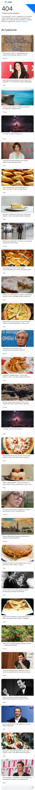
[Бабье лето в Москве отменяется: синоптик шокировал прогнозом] (17, 235)
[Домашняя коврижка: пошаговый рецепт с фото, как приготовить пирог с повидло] (17, 611)
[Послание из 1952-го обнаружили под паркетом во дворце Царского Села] (17, 47)
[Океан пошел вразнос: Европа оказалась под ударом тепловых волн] (17, 101)
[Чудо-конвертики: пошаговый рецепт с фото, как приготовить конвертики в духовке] (17, 181)
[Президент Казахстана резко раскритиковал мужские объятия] (17, 342)
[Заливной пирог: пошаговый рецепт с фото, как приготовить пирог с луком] (17, 557)
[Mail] (6, 2)
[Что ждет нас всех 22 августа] (17, 423)
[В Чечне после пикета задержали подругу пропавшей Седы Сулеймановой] (17, 503)
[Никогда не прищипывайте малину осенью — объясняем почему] (17, 637)
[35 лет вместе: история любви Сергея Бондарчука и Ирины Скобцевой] (17, 584)
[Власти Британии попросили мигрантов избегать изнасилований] (17, 530)
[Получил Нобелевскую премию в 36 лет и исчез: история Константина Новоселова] (17, 664)
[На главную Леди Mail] (9, 2)
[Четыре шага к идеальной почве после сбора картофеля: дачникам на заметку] (17, 396)
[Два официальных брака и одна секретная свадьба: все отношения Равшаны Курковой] (17, 74)
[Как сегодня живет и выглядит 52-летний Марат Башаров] (17, 718)
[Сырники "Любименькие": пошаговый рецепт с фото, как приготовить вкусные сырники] (17, 369)
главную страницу (21, 21)
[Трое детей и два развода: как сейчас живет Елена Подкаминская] (17, 154)
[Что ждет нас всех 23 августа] (17, 128)
